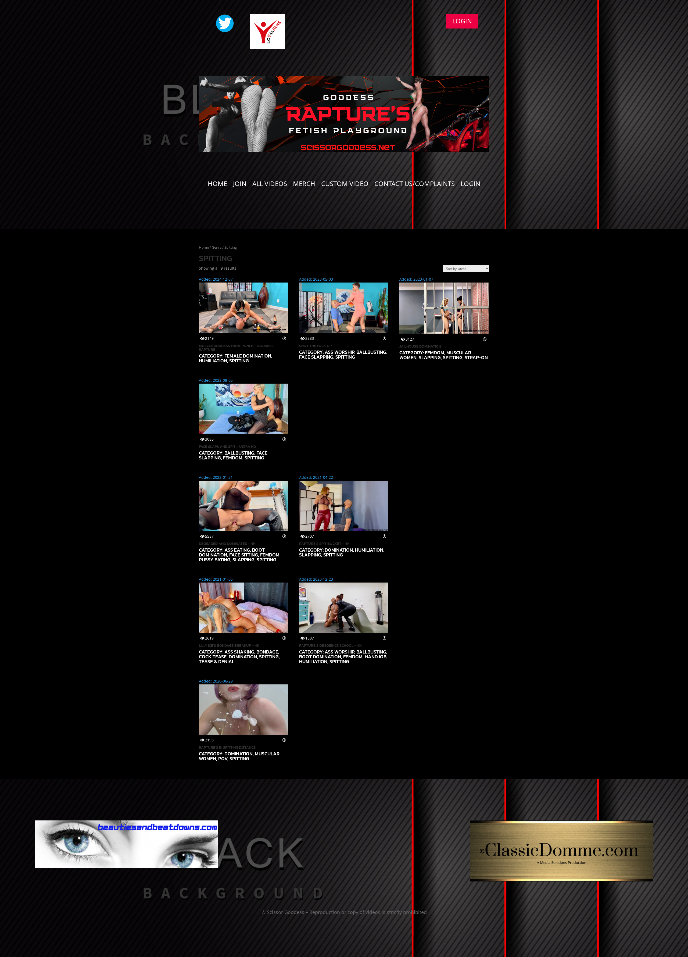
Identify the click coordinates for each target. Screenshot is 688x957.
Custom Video (344, 185)
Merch (304, 185)
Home (217, 185)
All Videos (269, 185)
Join (239, 185)
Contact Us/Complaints (414, 185)
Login (462, 20)
